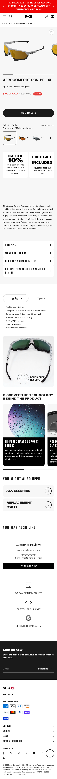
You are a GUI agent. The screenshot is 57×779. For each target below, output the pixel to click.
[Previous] (3, 6)
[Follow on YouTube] (34, 753)
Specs (41, 298)
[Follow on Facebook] (3, 753)
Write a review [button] (28, 566)
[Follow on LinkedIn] (3, 757)
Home (4, 23)
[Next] (53, 6)
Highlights (15, 298)
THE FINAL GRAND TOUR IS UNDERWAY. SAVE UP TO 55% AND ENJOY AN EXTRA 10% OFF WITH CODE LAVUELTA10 (28, 6)
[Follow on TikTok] (41, 753)
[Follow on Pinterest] (26, 753)
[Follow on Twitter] (11, 753)
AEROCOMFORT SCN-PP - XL (23, 23)
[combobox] (10, 688)
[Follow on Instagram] (18, 753)
